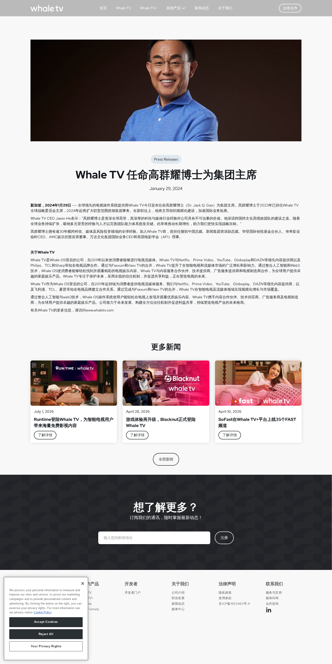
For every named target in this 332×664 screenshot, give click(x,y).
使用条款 (225, 598)
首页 (103, 8)
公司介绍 (178, 592)
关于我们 (225, 8)
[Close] (83, 583)
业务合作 (290, 8)
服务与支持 (274, 592)
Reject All (46, 634)
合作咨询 (272, 603)
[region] (46, 618)
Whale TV (123, 8)
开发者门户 (133, 592)
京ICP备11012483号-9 (234, 603)
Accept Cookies (46, 622)
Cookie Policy (43, 612)
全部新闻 (166, 459)
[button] (174, 8)
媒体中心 (178, 609)
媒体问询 (272, 598)
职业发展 (178, 598)
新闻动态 (201, 8)
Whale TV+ (148, 8)
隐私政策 (225, 592)
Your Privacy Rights (46, 646)
